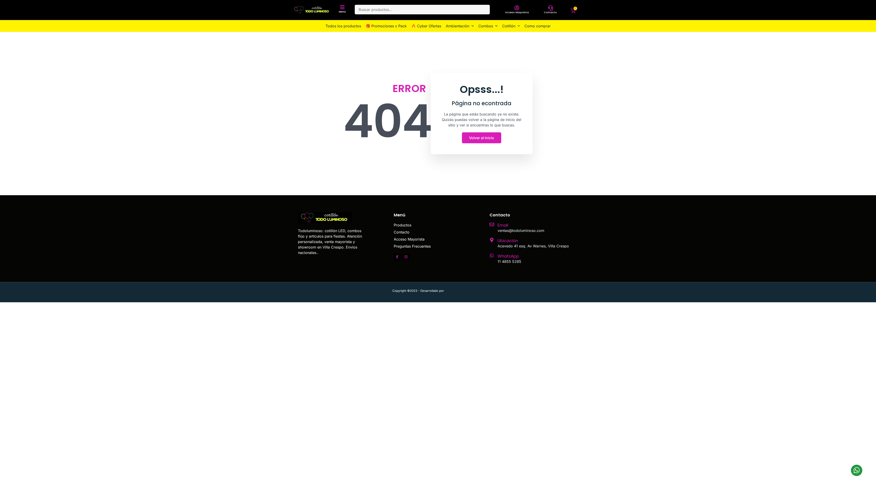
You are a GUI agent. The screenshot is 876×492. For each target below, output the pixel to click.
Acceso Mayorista (517, 12)
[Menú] (342, 7)
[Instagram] (406, 257)
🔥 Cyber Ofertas (426, 26)
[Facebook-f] (397, 257)
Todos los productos (343, 26)
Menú (342, 11)
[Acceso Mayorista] (516, 7)
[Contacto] (550, 7)
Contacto (550, 12)
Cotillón (508, 26)
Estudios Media (464, 290)
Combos (485, 26)
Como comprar (537, 26)
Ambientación (457, 26)
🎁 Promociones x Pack (386, 26)
